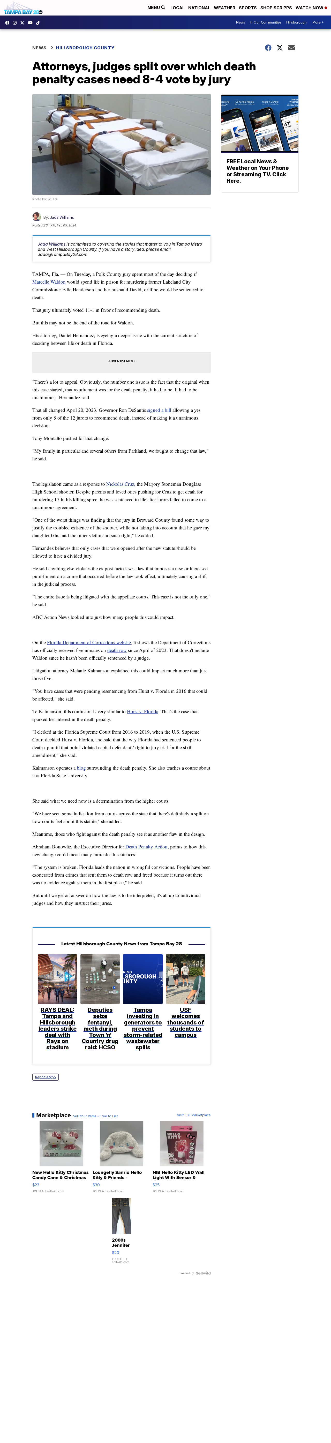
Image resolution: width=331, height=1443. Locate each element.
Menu (154, 7)
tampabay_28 (16, 23)
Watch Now (310, 7)
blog (81, 767)
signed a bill (159, 410)
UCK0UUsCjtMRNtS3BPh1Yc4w (31, 23)
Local (177, 7)
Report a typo (45, 1077)
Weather (224, 7)
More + (318, 22)
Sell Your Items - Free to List (95, 1116)
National (199, 7)
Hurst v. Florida (142, 711)
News (240, 22)
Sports (248, 7)
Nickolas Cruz (120, 484)
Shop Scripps (276, 7)
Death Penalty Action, (147, 846)
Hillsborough (296, 22)
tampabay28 (23, 23)
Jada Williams (62, 217)
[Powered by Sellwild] (203, 1273)
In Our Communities (266, 22)
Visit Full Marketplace (194, 1115)
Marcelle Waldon (49, 281)
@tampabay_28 (39, 23)
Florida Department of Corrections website (89, 642)
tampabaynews (8, 23)
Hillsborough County (85, 47)
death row (117, 650)
